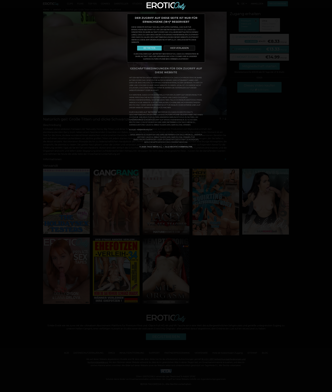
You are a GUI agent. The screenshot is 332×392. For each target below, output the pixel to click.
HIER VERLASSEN (179, 48)
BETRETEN (149, 48)
